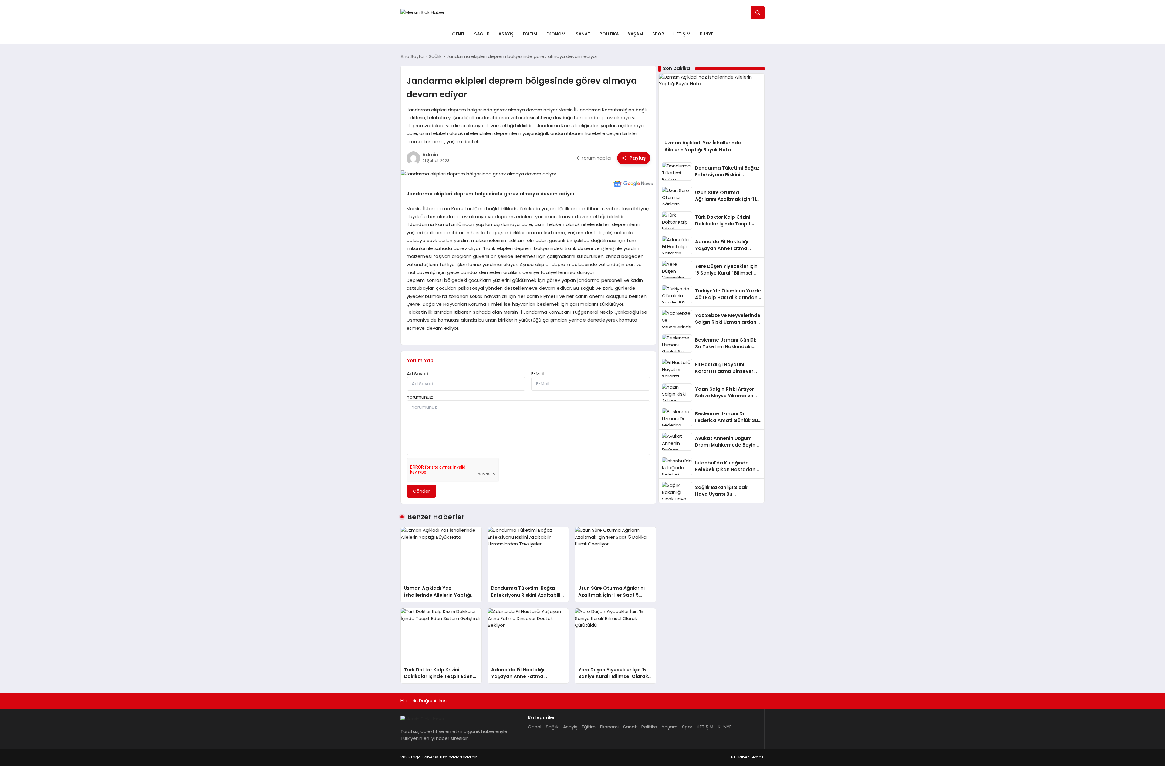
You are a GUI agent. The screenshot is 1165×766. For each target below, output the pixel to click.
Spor (658, 34)
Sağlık (481, 34)
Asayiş (506, 34)
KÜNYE (706, 34)
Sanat (583, 34)
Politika (609, 34)
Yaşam (635, 34)
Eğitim (530, 34)
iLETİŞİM (682, 34)
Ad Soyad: (418, 373)
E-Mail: (538, 373)
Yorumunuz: (420, 397)
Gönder (421, 491)
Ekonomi (556, 34)
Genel (458, 34)
